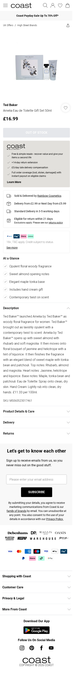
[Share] (67, 25)
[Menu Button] (5, 5)
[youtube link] (51, 648)
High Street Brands (27, 25)
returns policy (56, 222)
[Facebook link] (41, 648)
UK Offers (8, 25)
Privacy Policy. (54, 519)
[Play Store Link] (36, 630)
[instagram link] (22, 648)
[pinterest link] (31, 648)
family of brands (16, 510)
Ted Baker (10, 105)
